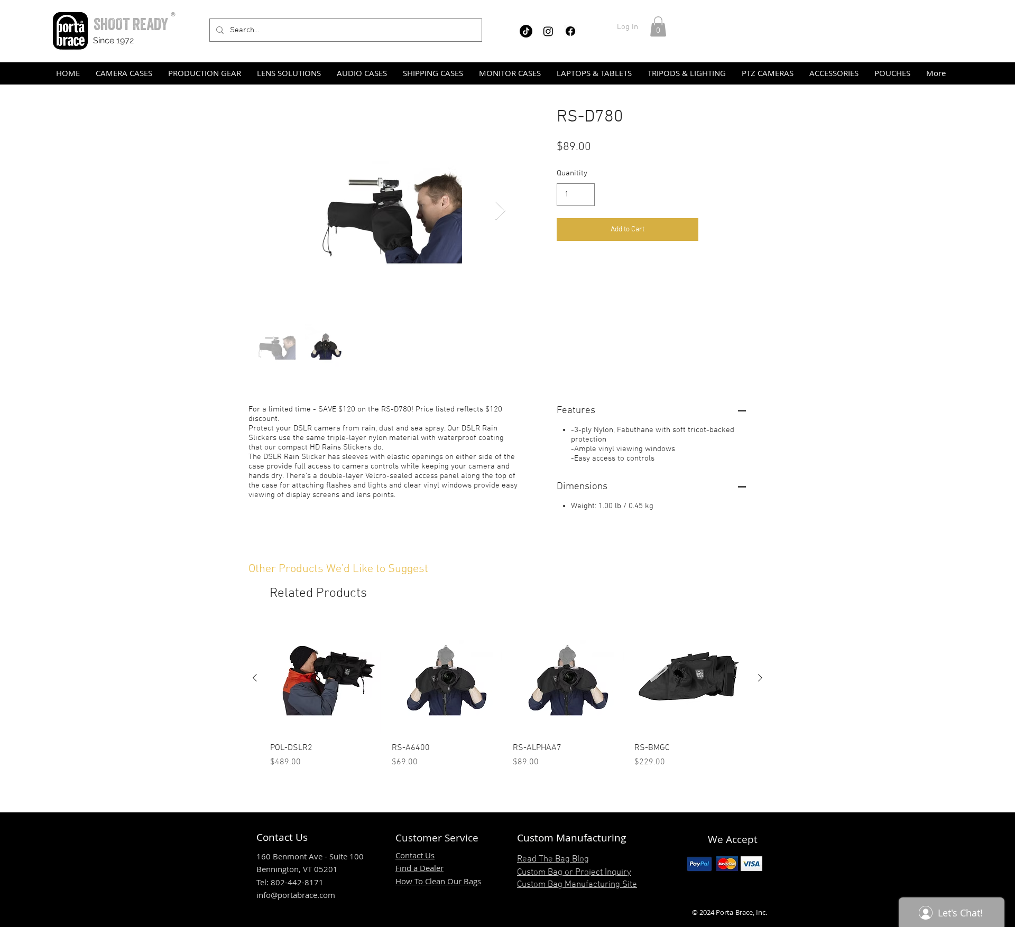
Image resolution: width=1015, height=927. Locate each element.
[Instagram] (548, 31)
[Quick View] (325, 678)
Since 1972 (113, 40)
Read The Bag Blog (553, 859)
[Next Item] (500, 211)
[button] (658, 26)
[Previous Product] (254, 677)
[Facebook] (570, 31)
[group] (507, 695)
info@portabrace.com (295, 894)
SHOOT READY (131, 24)
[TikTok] (526, 31)
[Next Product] (760, 677)
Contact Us (415, 855)
